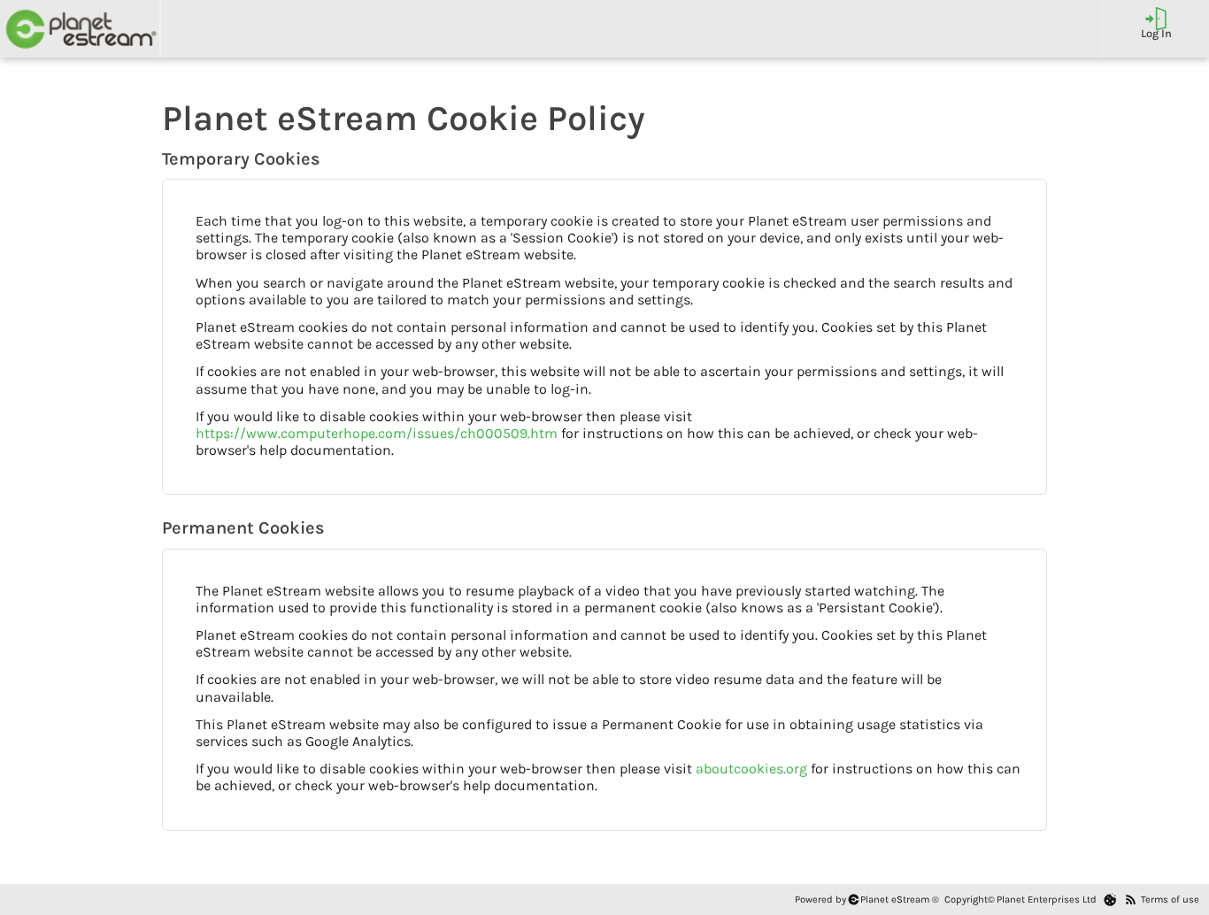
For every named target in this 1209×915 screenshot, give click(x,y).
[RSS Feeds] (1130, 899)
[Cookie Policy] (1110, 899)
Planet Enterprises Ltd (1047, 899)
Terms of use (1170, 899)
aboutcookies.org (751, 768)
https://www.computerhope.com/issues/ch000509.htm (377, 433)
